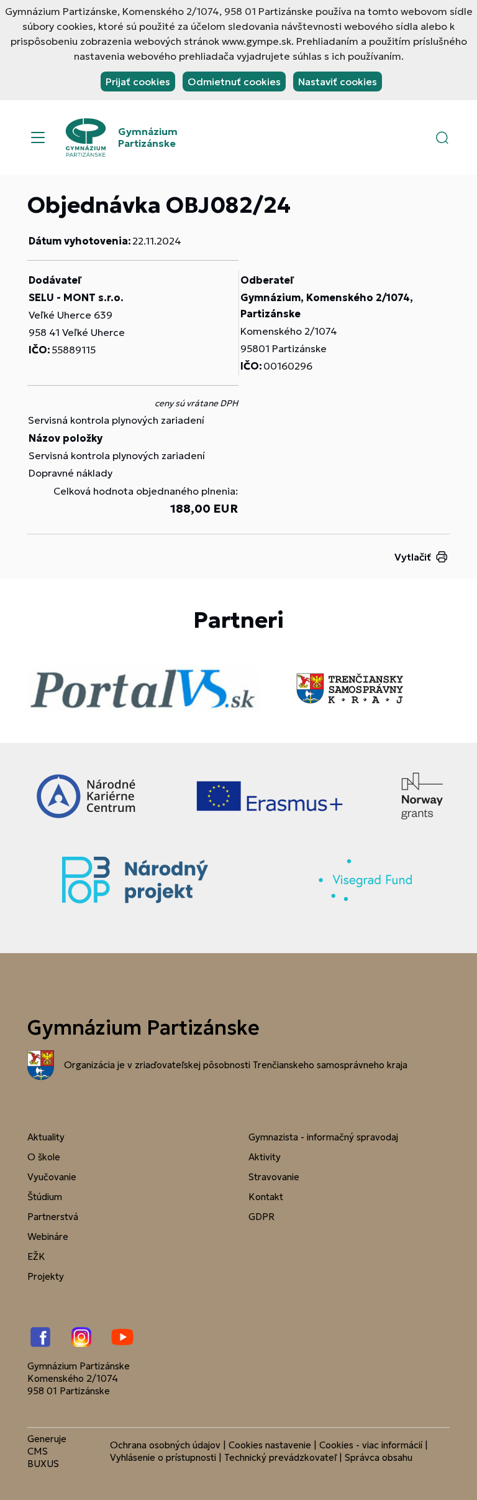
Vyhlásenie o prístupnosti (163, 1457)
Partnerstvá (52, 1217)
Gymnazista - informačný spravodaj (323, 1137)
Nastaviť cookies (337, 81)
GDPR (261, 1217)
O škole (43, 1157)
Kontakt (265, 1197)
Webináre (47, 1236)
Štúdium (44, 1197)
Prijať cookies (138, 81)
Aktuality (46, 1137)
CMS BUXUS (43, 1457)
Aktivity (264, 1157)
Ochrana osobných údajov (165, 1445)
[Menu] (37, 137)
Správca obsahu (378, 1457)
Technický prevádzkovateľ (280, 1457)
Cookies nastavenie (270, 1445)
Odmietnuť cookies (234, 81)
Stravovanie (273, 1177)
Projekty (45, 1276)
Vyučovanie (51, 1177)
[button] (442, 137)
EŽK (36, 1256)
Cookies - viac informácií (370, 1445)
